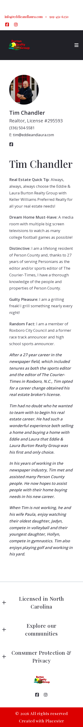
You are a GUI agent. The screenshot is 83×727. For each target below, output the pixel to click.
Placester (54, 720)
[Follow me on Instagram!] (16, 25)
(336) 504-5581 (22, 127)
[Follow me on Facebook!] (7, 25)
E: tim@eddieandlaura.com (31, 134)
